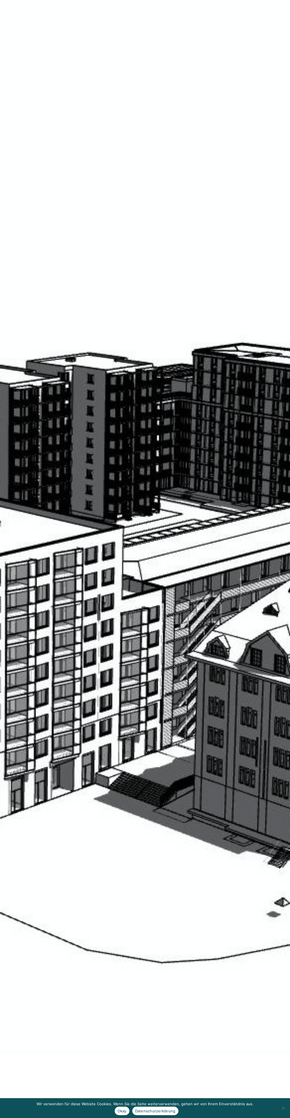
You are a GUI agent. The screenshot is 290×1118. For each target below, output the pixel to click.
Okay (122, 1111)
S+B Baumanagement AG (26, 19)
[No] (283, 1108)
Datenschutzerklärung (155, 1111)
